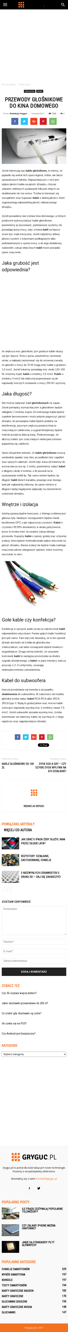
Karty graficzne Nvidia (17, 1307)
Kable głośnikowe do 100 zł (18, 765)
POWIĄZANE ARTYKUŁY (18, 824)
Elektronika (29, 91)
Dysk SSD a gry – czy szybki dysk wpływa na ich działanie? (50, 767)
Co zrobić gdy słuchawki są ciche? (21, 1013)
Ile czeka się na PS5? (14, 1023)
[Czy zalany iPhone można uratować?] (10, 1230)
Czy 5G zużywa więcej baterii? (19, 993)
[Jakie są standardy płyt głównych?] (10, 1247)
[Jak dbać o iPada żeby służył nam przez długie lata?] (10, 843)
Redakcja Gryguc (18, 113)
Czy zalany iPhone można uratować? (38, 1227)
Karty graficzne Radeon (17, 1290)
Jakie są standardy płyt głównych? (38, 1244)
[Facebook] (29, 1188)
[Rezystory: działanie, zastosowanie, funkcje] (10, 860)
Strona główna (9, 84)
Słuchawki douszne (14, 1301)
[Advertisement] (34, 45)
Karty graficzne (12, 1296)
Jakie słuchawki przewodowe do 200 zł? (25, 1003)
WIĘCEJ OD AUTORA (18, 830)
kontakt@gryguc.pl (46, 1178)
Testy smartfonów (14, 1285)
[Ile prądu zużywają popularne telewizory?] (10, 1214)
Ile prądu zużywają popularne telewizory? (42, 1210)
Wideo (39, 91)
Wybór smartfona (13, 1274)
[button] (63, 4)
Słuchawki (8, 1312)
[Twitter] (38, 1188)
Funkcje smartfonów (16, 1269)
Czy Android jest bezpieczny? (19, 1033)
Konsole (7, 1280)
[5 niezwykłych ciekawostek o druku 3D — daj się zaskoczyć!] (10, 877)
